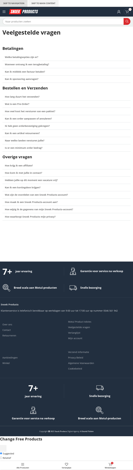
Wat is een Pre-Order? (17, 104)
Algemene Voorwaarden (81, 363)
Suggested (8, 453)
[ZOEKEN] (127, 21)
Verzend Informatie (78, 352)
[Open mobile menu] (4, 11)
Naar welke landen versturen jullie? (24, 140)
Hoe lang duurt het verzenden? (22, 96)
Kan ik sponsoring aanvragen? (21, 79)
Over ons (7, 324)
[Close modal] (3, 448)
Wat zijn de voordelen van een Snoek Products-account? (36, 194)
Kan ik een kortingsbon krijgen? (23, 187)
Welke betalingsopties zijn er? (21, 57)
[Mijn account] (119, 11)
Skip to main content (43, 3)
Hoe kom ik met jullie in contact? (23, 172)
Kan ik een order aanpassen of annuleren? (28, 118)
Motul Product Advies (79, 321)
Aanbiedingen (10, 357)
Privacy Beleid (75, 357)
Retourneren (9, 335)
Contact (6, 330)
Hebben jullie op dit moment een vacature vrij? (31, 180)
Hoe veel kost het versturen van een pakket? (30, 111)
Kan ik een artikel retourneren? (22, 133)
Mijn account (75, 338)
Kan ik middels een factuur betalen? (25, 71)
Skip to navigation (13, 3)
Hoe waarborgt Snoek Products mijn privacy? (30, 216)
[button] (66, 57)
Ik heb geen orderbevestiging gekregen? (27, 125)
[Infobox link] (33, 271)
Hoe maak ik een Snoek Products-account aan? (31, 202)
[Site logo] (23, 11)
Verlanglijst (74, 332)
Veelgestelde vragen (79, 327)
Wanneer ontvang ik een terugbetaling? (27, 64)
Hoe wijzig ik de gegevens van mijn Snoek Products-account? (39, 209)
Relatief (6, 457)
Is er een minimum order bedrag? (23, 147)
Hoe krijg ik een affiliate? (19, 165)
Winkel (6, 363)
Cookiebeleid (75, 368)
